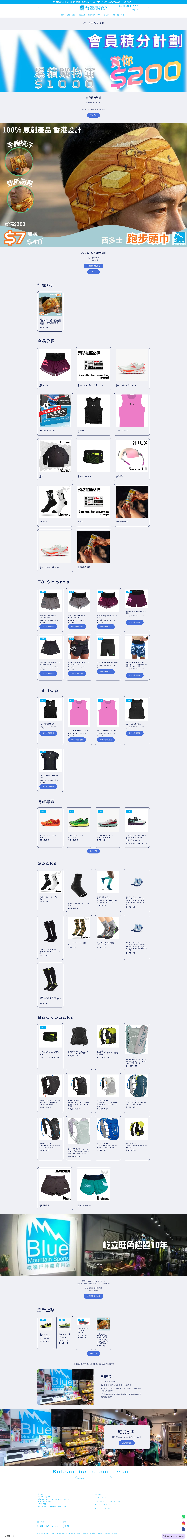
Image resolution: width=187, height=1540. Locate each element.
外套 (41, 476)
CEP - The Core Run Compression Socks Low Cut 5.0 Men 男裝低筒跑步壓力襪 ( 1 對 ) (136, 900)
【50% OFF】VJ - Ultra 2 (76, 836)
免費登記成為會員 (93, 266)
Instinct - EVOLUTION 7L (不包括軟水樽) (107, 1053)
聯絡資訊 (114, 1533)
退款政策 (92, 1533)
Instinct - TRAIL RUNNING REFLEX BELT (49, 1053)
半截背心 (81, 430)
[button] (39, 8)
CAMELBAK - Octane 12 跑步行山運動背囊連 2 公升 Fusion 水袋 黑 (78, 1103)
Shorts (43, 385)
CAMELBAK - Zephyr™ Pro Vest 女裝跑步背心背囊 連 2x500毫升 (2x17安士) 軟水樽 (78, 1150)
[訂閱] (109, 1478)
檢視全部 (93, 851)
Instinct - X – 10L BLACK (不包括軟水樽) (78, 1052)
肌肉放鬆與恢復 (122, 522)
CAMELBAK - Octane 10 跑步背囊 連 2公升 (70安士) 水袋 (136, 1102)
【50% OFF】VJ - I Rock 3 (84, 1330)
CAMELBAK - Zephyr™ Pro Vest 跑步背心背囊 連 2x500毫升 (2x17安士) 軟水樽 (136, 1060)
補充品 (80, 522)
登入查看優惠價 (48, 627)
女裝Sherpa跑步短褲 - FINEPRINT (77, 616)
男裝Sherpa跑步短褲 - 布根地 (136, 612)
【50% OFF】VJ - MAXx (45, 1335)
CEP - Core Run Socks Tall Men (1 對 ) (50, 999)
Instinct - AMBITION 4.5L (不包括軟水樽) (136, 1145)
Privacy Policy (103, 1508)
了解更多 (93, 115)
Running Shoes (126, 385)
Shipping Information (108, 1501)
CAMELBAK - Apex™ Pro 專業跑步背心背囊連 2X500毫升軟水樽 (50, 1102)
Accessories (47, 430)
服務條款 (100, 1533)
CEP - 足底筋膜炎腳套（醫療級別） (78, 904)
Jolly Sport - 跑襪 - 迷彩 (78, 944)
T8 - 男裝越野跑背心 (46, 724)
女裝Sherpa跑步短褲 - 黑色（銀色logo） (78, 663)
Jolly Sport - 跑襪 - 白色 (49, 898)
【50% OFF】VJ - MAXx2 (65, 1336)
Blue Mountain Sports (54, 1533)
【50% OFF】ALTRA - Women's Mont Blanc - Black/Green (136, 838)
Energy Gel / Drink (90, 385)
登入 (93, 272)
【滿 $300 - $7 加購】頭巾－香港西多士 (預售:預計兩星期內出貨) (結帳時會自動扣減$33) (50, 322)
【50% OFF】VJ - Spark (47, 836)
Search (99, 1494)
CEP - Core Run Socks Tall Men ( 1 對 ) (49, 951)
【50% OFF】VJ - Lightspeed (105, 836)
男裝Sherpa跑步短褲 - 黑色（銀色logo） (49, 663)
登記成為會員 (127, 1443)
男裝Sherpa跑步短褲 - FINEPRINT (48, 616)
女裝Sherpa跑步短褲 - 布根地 (107, 616)
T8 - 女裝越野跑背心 (133, 724)
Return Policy (103, 1498)
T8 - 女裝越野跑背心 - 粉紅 (107, 730)
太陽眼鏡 (119, 476)
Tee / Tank (123, 430)
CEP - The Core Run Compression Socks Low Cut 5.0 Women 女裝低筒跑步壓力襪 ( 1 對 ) (137, 946)
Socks (43, 522)
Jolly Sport (85, 1205)
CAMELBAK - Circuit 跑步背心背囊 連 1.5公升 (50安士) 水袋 (107, 1145)
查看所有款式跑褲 (93, 1296)
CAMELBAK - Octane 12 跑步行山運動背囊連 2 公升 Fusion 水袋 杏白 (107, 1103)
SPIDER (44, 1205)
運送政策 (107, 1533)
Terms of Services (105, 1505)
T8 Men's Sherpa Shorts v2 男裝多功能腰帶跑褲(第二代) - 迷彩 (136, 664)
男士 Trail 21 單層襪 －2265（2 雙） (106, 944)
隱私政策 (85, 1533)
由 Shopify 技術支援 (73, 1533)
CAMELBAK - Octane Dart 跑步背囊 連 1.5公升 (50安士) (49, 1145)
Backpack (84, 476)
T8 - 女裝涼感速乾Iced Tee (48, 776)
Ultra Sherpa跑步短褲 (107, 662)
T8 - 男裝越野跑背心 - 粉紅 (78, 730)
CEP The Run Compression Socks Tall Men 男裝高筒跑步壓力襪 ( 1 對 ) (107, 899)
